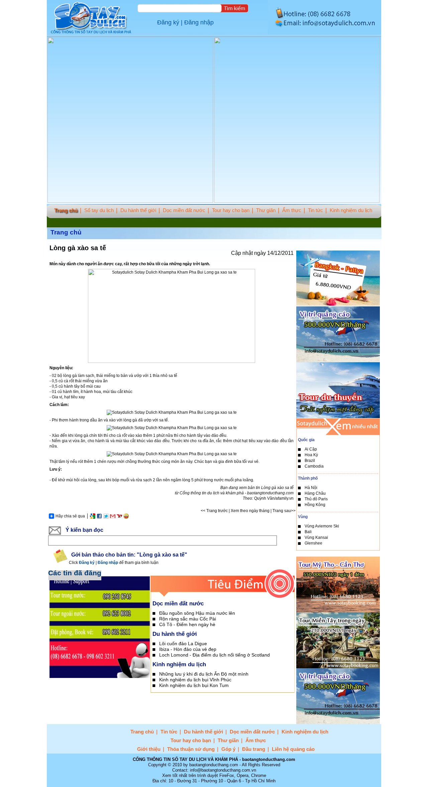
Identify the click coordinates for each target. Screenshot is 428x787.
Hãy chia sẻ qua (70, 516)
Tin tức (315, 210)
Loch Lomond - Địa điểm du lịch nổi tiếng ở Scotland (214, 655)
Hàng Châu (315, 493)
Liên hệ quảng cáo (293, 749)
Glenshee (313, 543)
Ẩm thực (291, 210)
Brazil (310, 460)
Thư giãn (266, 210)
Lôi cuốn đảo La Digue (183, 643)
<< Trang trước (214, 510)
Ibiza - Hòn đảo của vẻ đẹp (187, 649)
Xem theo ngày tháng (250, 510)
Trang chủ (66, 210)
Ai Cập (311, 449)
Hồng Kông (315, 504)
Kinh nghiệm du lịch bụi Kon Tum (194, 685)
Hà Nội (311, 487)
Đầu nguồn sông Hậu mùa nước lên (197, 613)
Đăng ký (168, 22)
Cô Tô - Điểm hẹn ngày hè (187, 624)
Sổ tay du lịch (99, 210)
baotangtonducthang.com (270, 493)
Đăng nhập (199, 22)
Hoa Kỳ (311, 455)
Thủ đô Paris (316, 499)
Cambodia (314, 466)
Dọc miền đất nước (184, 210)
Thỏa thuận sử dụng (191, 749)
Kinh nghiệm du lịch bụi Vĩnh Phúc (195, 679)
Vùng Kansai (316, 537)
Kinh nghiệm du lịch (351, 210)
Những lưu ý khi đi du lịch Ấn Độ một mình (203, 674)
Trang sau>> (284, 510)
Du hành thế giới (138, 210)
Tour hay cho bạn (230, 210)
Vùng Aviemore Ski (322, 526)
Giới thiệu (148, 749)
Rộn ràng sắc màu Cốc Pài (187, 618)
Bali (308, 531)
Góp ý (228, 749)
